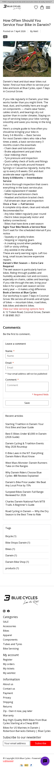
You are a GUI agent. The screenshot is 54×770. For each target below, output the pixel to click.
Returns (7, 706)
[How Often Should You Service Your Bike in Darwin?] (27, 78)
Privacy (7, 697)
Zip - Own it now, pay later (17, 711)
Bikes (10, 549)
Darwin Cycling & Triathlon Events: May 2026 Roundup (24, 445)
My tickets (8, 668)
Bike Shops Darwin (17, 542)
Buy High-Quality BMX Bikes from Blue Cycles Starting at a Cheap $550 (25, 721)
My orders (9, 664)
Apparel (7, 635)
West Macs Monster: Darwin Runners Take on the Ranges (26, 464)
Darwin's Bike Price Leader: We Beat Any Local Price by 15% (25, 484)
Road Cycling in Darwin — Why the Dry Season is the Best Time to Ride (27, 513)
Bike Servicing (11, 648)
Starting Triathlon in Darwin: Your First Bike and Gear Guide (24, 425)
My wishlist (9, 673)
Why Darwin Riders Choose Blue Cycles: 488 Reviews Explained (23, 474)
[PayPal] (26, 765)
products (12, 568)
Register (7, 659)
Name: (10, 351)
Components (10, 639)
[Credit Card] (21, 765)
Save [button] (27, 403)
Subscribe (40, 743)
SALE (6, 621)
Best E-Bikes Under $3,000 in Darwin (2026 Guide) (25, 435)
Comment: (12, 379)
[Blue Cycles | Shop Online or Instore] (12, 7)
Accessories (9, 626)
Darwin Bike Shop (17, 561)
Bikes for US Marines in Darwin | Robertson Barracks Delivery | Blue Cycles (27, 729)
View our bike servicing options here (23, 309)
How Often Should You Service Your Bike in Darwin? (27, 22)
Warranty (8, 715)
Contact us (9, 688)
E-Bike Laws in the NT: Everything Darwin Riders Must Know (24, 454)
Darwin (11, 555)
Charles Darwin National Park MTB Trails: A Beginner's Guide (25, 503)
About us (8, 684)
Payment (8, 693)
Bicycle (10, 536)
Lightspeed (8, 761)
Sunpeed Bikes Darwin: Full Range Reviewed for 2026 (24, 493)
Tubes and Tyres (12, 644)
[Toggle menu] (48, 7)
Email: (9, 362)
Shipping (8, 702)
